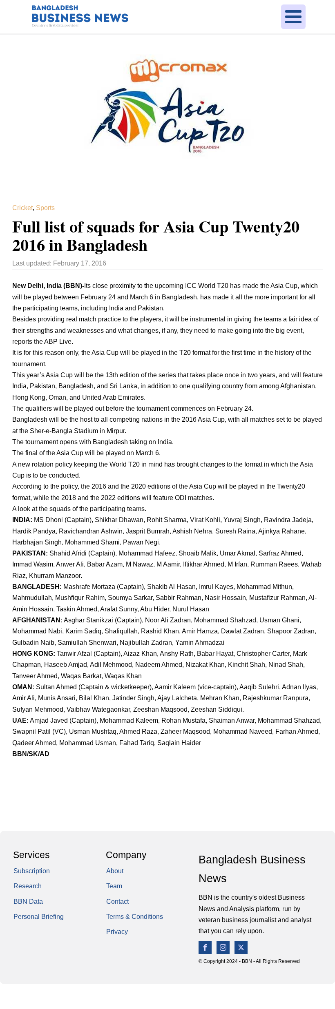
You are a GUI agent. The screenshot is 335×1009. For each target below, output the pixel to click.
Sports (45, 207)
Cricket (22, 207)
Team (114, 886)
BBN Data (28, 901)
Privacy (117, 931)
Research (27, 886)
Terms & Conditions (134, 916)
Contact (117, 901)
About (114, 870)
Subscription (31, 870)
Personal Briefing (38, 916)
